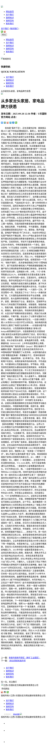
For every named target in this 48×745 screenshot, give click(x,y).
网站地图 (16, 714)
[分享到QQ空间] (5, 123)
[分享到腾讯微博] (10, 123)
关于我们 (10, 15)
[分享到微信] (2, 32)
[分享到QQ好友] (5, 692)
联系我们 (10, 24)
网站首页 (10, 12)
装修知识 (10, 18)
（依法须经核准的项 (17, 661)
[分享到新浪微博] (5, 32)
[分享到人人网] (13, 123)
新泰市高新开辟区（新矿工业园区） (24, 658)
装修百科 (10, 21)
